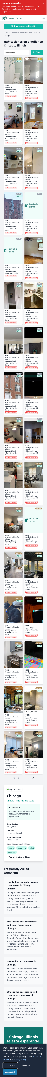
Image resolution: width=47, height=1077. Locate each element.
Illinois (37, 33)
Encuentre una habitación (21, 33)
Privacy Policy (9, 1059)
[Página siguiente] (28, 777)
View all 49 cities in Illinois (19, 857)
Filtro (38, 52)
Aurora (11, 848)
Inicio (6, 33)
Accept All (10, 1072)
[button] (43, 18)
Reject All (25, 1065)
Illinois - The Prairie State (20, 800)
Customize (10, 1065)
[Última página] (33, 777)
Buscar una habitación (25, 26)
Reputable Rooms (14, 18)
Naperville (22, 848)
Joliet (32, 848)
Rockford (11, 852)
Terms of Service (28, 1056)
